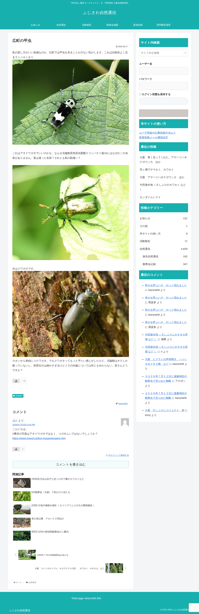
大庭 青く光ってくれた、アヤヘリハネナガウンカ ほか (163, 159)
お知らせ (163, 218)
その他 (163, 226)
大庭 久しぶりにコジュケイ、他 (164, 410)
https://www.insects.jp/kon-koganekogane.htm (39, 438)
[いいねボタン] (16, 381)
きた (15, 420)
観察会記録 (165, 264)
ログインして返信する (118, 455)
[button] (185, 53)
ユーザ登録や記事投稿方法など (157, 132)
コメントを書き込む (71, 464)
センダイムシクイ (150, 197)
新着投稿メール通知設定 (153, 137)
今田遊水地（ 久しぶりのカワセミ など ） (163, 187)
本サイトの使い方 (163, 233)
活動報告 (163, 241)
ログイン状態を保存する (156, 94)
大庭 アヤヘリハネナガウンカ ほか (162, 177)
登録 (164, 113)
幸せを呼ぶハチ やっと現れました (166, 285)
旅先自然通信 (165, 256)
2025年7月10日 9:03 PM (23, 425)
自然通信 (19, 396)
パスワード (145, 79)
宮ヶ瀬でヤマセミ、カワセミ (157, 169)
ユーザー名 (145, 63)
